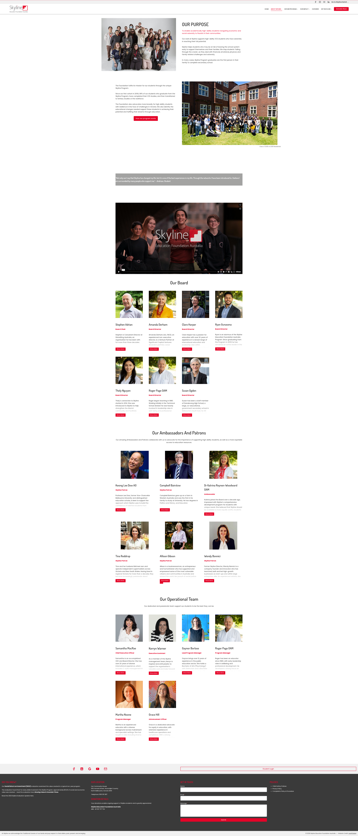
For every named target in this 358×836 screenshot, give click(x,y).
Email (182, 795)
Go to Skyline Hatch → (340, 2)
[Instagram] (320, 2)
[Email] (105, 769)
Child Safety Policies (279, 786)
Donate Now (341, 9)
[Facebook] (315, 2)
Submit (223, 820)
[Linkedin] (328, 2)
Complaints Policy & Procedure (283, 791)
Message (184, 803)
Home (267, 9)
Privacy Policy (277, 789)
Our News (315, 9)
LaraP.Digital (352, 833)
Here (31, 796)
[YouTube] (324, 2)
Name (182, 786)
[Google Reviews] (90, 769)
